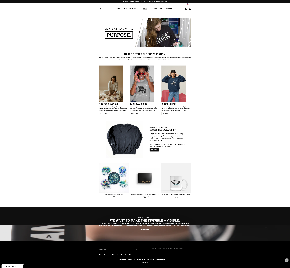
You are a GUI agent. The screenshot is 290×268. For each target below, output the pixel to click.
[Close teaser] (23, 264)
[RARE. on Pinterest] (117, 254)
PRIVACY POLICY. (150, 259)
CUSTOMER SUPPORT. (160, 259)
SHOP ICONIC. (135, 113)
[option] (145, 224)
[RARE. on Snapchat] (121, 254)
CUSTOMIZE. (169, 9)
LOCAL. (162, 9)
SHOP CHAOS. (167, 113)
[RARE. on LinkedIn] (130, 254)
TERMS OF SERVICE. (141, 259)
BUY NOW (154, 149)
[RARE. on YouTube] (108, 254)
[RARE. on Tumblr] (126, 254)
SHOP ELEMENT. (105, 113)
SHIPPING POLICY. (123, 259)
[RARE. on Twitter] (113, 254)
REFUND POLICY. (131, 259)
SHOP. (155, 9)
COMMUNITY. (132, 9)
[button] (12, 266)
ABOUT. (125, 9)
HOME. (118, 9)
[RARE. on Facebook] (104, 254)
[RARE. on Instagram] (100, 254)
